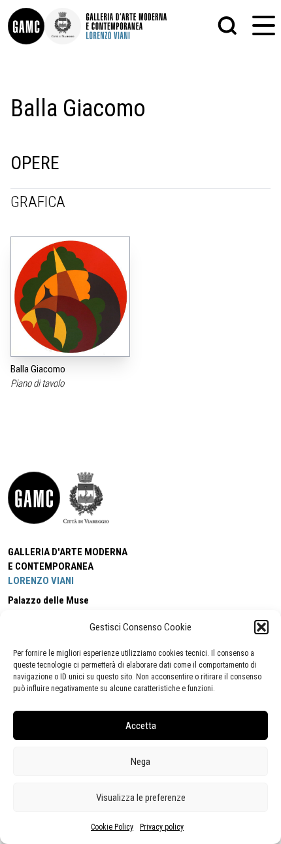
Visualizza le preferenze (141, 797)
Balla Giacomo (37, 369)
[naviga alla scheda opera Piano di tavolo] (70, 296)
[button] (261, 627)
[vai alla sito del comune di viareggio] (86, 498)
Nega (140, 762)
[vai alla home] (34, 498)
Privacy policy (162, 827)
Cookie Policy (112, 827)
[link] (26, 26)
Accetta (140, 726)
